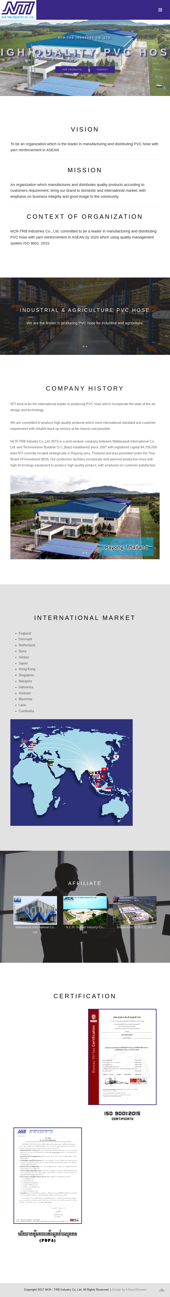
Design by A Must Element (129, 1289)
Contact (102, 69)
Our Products (71, 69)
